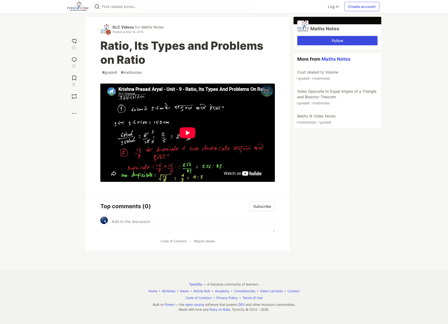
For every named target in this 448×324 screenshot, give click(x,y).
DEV (241, 304)
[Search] (97, 6)
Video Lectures (271, 291)
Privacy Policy (227, 298)
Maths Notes (152, 27)
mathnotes (131, 72)
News (184, 291)
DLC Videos (123, 27)
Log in (333, 6)
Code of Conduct (174, 241)
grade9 (109, 72)
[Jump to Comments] (74, 62)
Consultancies (244, 291)
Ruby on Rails (220, 309)
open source (194, 304)
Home (152, 291)
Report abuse (204, 241)
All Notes (168, 291)
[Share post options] (74, 113)
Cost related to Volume (317, 75)
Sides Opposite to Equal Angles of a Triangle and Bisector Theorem (336, 97)
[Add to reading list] (74, 80)
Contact (293, 291)
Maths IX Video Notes (316, 119)
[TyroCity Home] (77, 6)
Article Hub (201, 291)
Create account (362, 6)
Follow (337, 40)
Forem (169, 304)
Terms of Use (252, 298)
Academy (222, 291)
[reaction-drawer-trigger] (74, 43)
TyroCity (195, 284)
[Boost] (74, 96)
